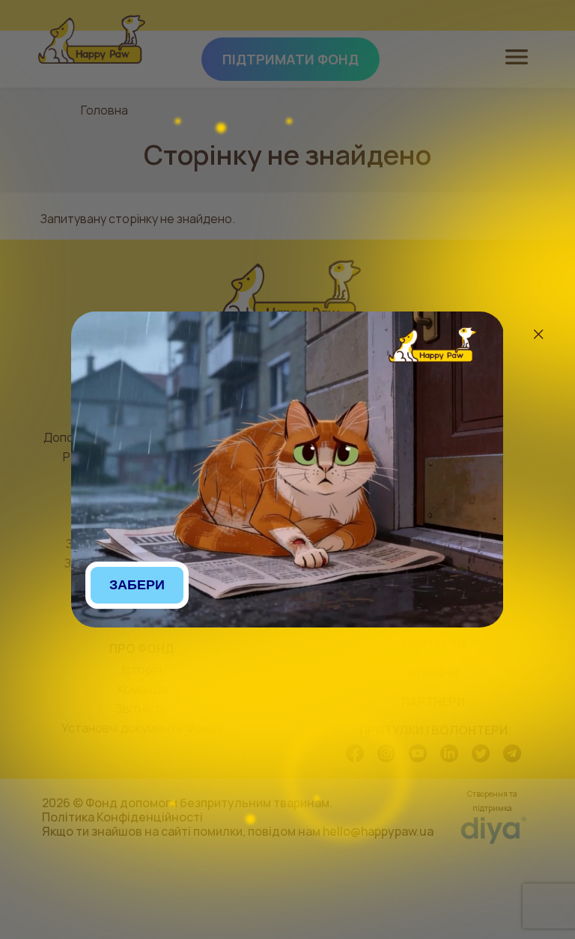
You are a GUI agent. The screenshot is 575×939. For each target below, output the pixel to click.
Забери (137, 584)
